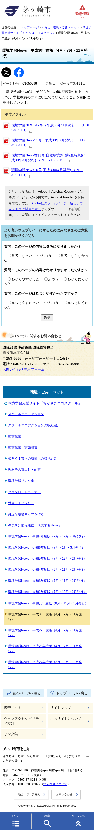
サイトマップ (60, 708)
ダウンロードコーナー (24, 492)
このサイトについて (66, 719)
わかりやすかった (25, 279)
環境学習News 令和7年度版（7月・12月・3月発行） (47, 536)
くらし (45, 27)
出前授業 (14, 436)
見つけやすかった (25, 303)
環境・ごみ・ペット (66, 27)
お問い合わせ (64, 794)
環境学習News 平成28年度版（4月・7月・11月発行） (45, 648)
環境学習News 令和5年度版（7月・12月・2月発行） (47, 558)
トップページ (30, 27)
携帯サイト (12, 708)
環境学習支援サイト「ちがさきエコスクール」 (45, 403)
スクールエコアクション (26, 414)
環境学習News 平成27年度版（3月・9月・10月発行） (45, 664)
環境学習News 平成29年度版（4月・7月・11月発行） (45, 632)
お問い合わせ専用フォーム (24, 369)
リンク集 (11, 734)
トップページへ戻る (72, 693)
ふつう (46, 256)
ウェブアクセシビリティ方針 (21, 721)
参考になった (21, 256)
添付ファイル (15, 114)
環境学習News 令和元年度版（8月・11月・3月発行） (48, 603)
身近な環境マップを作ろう (27, 514)
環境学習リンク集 (21, 481)
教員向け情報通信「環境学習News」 (35, 525)
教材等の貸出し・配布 (24, 469)
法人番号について (55, 784)
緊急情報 (82, 14)
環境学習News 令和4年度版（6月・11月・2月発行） (47, 569)
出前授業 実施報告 (22, 447)
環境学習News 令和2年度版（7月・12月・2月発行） (47, 592)
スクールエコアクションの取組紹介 (34, 425)
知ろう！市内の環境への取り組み (32, 458)
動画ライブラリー (21, 503)
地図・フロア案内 (29, 794)
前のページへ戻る (27, 693)
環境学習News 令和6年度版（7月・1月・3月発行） (46, 547)
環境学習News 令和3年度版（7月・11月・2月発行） (47, 581)
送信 (47, 317)
